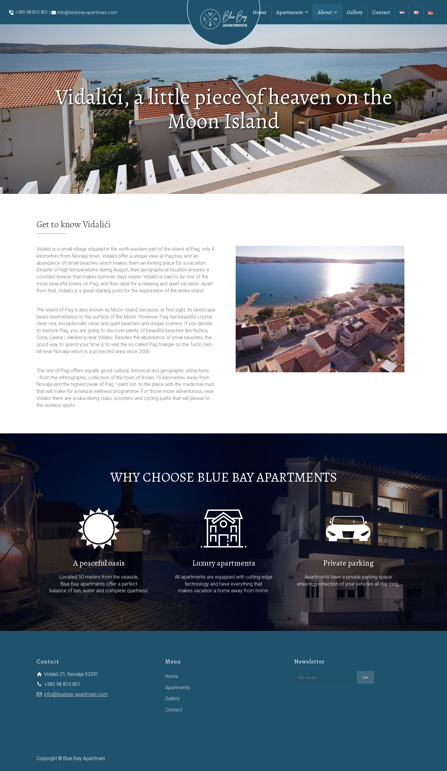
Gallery (172, 698)
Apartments (177, 687)
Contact (173, 710)
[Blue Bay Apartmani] (223, 21)
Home (171, 676)
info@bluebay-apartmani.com (87, 12)
